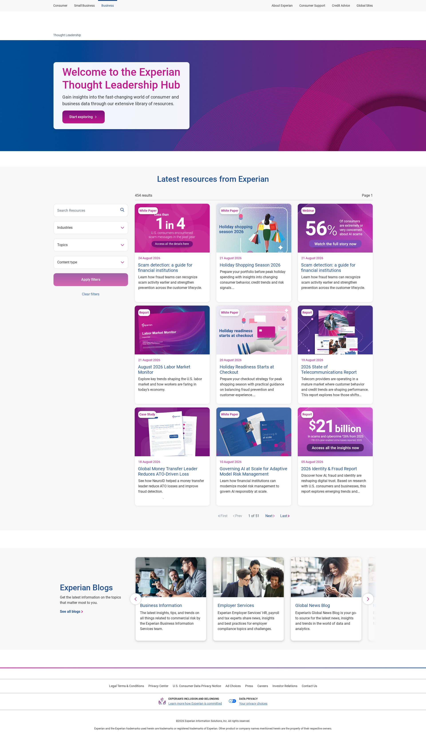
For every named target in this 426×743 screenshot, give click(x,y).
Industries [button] (65, 227)
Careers (262, 686)
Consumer (60, 5)
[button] (135, 599)
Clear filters (90, 294)
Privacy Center (158, 686)
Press (249, 686)
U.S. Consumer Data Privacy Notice (197, 686)
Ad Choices (233, 686)
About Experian (282, 5)
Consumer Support (312, 5)
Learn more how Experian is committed (195, 703)
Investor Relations (284, 686)
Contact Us (309, 686)
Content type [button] (67, 262)
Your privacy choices (253, 703)
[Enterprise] (74, 21)
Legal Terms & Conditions (126, 686)
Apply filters (90, 279)
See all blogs (70, 611)
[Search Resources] (122, 210)
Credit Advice (341, 5)
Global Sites (365, 5)
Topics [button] (62, 245)
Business (107, 5)
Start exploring (81, 117)
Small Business (84, 5)
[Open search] (368, 20)
